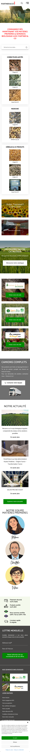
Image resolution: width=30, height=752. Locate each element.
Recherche (26, 47)
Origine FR (15, 72)
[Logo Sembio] (18, 677)
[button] (27, 722)
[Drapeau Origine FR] (15, 65)
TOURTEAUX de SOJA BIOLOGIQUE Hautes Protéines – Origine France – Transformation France (15, 461)
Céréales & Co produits (15, 147)
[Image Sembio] (6, 677)
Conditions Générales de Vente (10, 714)
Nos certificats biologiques (9, 706)
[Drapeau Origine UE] (15, 80)
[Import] (15, 95)
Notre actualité (6, 709)
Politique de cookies (9, 750)
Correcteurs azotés (15, 57)
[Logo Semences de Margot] (18, 687)
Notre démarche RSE (7, 711)
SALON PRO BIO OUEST (15, 490)
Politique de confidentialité (19, 750)
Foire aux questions (7, 703)
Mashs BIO (15, 109)
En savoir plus (15, 437)
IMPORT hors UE (15, 140)
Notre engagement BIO (8, 700)
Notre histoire (5, 698)
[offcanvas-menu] (27, 3)
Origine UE (15, 87)
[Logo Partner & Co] (8, 3)
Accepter (15, 738)
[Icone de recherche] (22, 3)
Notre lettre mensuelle (8, 717)
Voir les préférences (15, 746)
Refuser (15, 742)
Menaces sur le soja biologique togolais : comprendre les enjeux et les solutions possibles (15, 431)
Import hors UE (15, 102)
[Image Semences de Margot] (6, 687)
